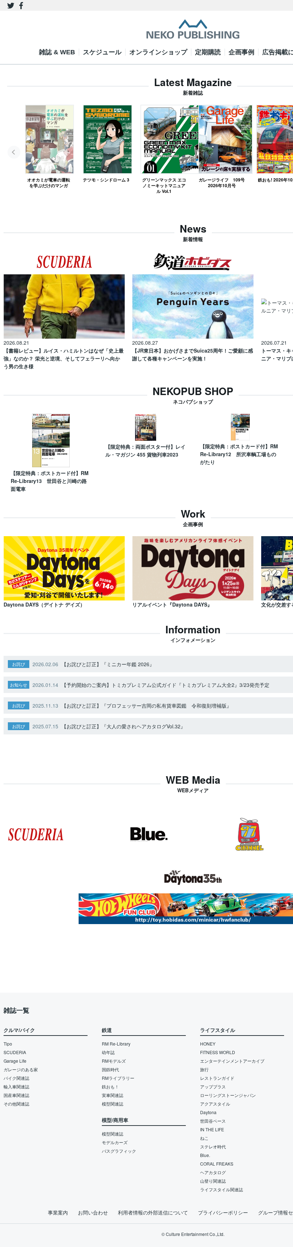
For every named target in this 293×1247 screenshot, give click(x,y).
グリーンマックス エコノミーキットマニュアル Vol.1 (164, 185)
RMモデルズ (114, 1061)
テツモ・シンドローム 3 (106, 179)
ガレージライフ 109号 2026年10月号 (222, 182)
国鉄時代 (110, 1069)
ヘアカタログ (213, 1172)
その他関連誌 (16, 1104)
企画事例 (241, 52)
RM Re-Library (116, 1044)
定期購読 (208, 52)
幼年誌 (108, 1052)
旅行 (204, 1069)
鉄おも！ (110, 1086)
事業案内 (58, 1212)
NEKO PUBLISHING (192, 29)
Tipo (8, 1044)
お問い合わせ (93, 1212)
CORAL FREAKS (216, 1164)
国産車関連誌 (16, 1095)
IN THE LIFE (212, 1129)
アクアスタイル (215, 1104)
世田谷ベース (213, 1121)
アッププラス (213, 1086)
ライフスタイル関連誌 (221, 1189)
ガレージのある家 (21, 1069)
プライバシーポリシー (223, 1212)
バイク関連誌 (16, 1078)
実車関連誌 (112, 1095)
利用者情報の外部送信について (153, 1212)
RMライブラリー (118, 1078)
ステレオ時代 (213, 1146)
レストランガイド (217, 1078)
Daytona (208, 1112)
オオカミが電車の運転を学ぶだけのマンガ (48, 182)
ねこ (204, 1138)
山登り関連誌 (213, 1181)
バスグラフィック (119, 1151)
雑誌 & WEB (57, 52)
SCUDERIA (15, 1052)
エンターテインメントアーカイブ (232, 1061)
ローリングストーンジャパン (228, 1095)
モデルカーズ (115, 1142)
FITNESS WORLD (217, 1052)
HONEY (207, 1044)
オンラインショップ (158, 52)
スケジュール (102, 52)
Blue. (205, 1155)
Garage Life (15, 1061)
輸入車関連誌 (16, 1086)
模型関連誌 (112, 1104)
